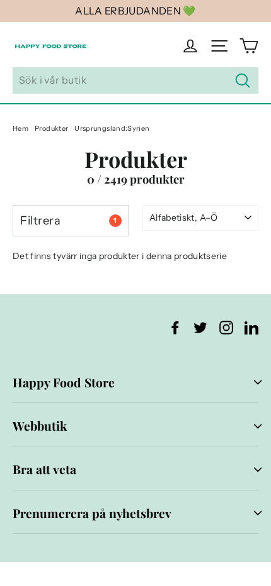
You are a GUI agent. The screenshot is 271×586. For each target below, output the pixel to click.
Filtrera (68, 220)
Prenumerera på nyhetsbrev (92, 513)
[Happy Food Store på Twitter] (200, 326)
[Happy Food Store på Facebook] (175, 326)
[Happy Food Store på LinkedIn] (251, 326)
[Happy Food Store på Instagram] (226, 326)
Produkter (51, 128)
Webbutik (40, 425)
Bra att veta (44, 469)
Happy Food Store (64, 382)
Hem (20, 128)
